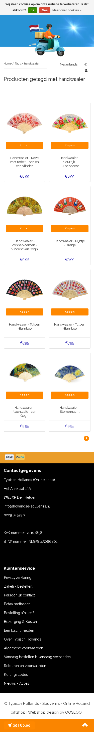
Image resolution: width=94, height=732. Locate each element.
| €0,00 (21, 725)
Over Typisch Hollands (22, 639)
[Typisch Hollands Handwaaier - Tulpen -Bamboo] (24, 289)
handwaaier (31, 63)
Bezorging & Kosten (20, 622)
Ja (32, 10)
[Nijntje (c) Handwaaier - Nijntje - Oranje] (69, 206)
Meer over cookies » (66, 10)
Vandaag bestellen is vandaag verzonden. (37, 657)
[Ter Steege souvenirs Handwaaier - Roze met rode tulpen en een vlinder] (24, 122)
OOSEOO (73, 712)
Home (8, 63)
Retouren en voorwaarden (25, 666)
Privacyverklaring (17, 578)
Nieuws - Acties (16, 683)
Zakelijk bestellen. (18, 586)
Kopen (24, 145)
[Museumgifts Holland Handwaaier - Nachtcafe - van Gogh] (24, 372)
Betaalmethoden (17, 604)
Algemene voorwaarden (23, 648)
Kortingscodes (16, 675)
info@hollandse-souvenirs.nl (27, 506)
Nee (45, 10)
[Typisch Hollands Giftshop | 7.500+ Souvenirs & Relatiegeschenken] (47, 39)
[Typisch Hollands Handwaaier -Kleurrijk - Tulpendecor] (69, 122)
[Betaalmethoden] (15, 457)
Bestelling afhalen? (19, 613)
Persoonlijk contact (19, 595)
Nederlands (68, 64)
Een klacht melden (19, 630)
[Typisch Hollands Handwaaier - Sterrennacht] (69, 372)
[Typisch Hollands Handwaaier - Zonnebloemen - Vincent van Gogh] (24, 206)
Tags (18, 63)
